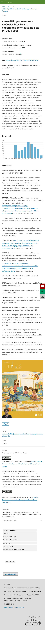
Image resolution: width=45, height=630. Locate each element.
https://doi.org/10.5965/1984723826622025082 (22, 60)
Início (3, 7)
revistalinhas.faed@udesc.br (14, 608)
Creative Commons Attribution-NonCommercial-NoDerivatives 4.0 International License (22, 463)
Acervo (10, 7)
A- (13, 562)
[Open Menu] (2, 2)
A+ (7, 562)
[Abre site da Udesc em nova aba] (42, 296)
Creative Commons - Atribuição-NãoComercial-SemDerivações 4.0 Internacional (20, 499)
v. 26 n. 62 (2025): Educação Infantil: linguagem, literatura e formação (20, 10)
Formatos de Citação (10, 520)
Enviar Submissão (10, 574)
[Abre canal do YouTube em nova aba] (42, 286)
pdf (6, 424)
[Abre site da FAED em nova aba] (42, 291)
